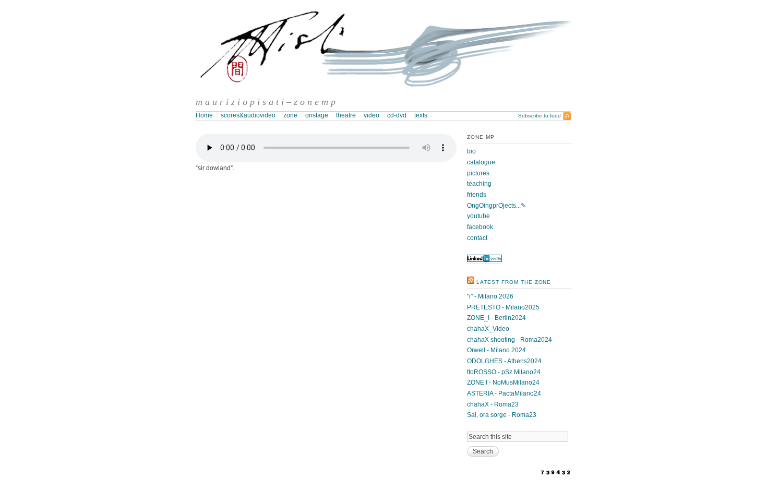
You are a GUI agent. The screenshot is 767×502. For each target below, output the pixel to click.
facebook (480, 227)
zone (290, 115)
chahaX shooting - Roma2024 (509, 339)
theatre (346, 115)
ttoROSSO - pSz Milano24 (504, 372)
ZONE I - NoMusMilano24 (503, 382)
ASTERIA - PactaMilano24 (504, 393)
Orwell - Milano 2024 (496, 350)
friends (476, 194)
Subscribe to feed (539, 115)
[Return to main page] (383, 91)
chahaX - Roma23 (493, 404)
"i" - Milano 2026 (490, 296)
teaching (479, 183)
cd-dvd (396, 115)
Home (204, 115)
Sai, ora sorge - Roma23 (501, 415)
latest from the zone (513, 282)
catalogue (481, 162)
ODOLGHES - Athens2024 (504, 361)
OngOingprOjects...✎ (496, 205)
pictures (478, 173)
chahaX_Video (488, 328)
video (371, 115)
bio (471, 151)
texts (420, 115)
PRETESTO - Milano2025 (503, 307)
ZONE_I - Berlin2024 (496, 317)
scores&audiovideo (248, 115)
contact (477, 238)
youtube (478, 216)
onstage (316, 115)
